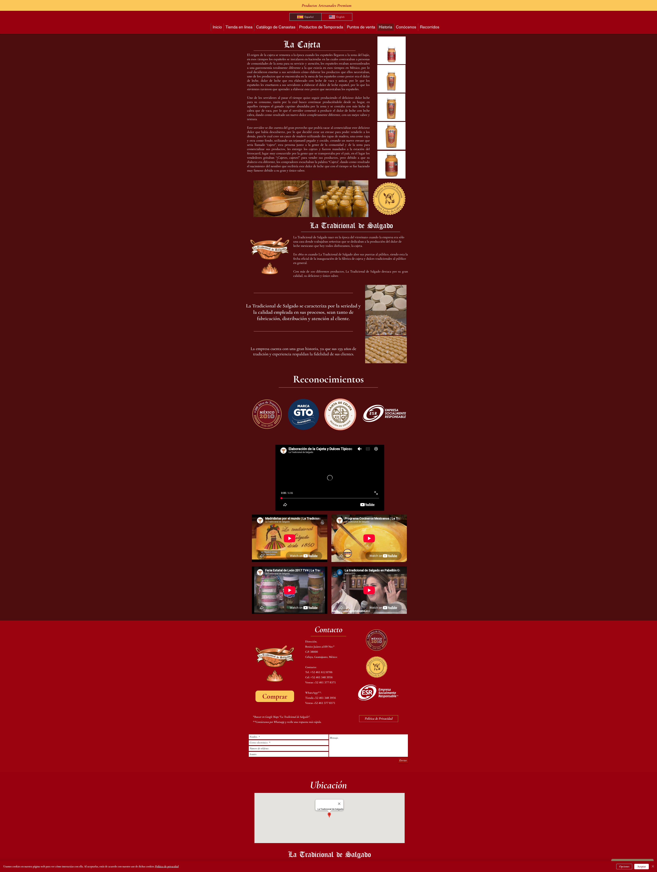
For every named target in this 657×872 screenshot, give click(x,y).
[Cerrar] (653, 866)
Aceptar (641, 866)
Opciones (624, 866)
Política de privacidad (167, 866)
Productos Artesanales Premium (326, 5)
